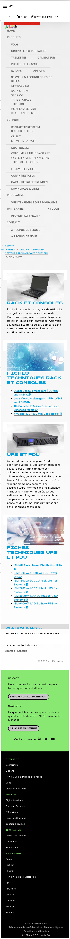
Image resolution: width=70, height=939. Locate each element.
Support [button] (13, 119)
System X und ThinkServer (31, 157)
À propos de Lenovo (26, 229)
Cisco (9, 859)
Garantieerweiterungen (29, 182)
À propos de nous (24, 236)
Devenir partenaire (25, 216)
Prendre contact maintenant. (28, 696)
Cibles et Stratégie (16, 789)
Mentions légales (53, 927)
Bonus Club (12, 847)
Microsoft (11, 900)
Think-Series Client (25, 162)
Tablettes (19, 57)
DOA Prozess (20, 147)
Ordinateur (46, 57)
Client (16, 136)
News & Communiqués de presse (24, 777)
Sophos (10, 912)
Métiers (10, 771)
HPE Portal (11, 889)
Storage (17, 95)
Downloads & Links (25, 188)
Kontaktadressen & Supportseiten (25, 129)
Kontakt (22, 650)
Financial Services (16, 806)
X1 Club (53, 208)
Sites (8, 783)
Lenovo (10, 895)
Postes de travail (24, 64)
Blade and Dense (23, 113)
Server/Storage (23, 140)
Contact (8, 16)
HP (7, 883)
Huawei (10, 871)
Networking (20, 86)
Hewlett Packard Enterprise (21, 877)
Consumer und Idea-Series (30, 153)
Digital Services (14, 800)
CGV (27, 923)
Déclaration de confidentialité (25, 927)
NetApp (10, 906)
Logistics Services (16, 818)
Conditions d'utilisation (36, 931)
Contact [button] (13, 222)
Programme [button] (15, 195)
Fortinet (10, 865)
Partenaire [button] (15, 208)
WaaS (15, 44)
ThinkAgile (19, 104)
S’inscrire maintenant (23, 728)
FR (56, 16)
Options (39, 70)
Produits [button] (14, 37)
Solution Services (15, 824)
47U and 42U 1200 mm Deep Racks (37, 413)
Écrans (16, 70)
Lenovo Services (23, 169)
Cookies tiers (39, 923)
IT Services (12, 812)
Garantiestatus (23, 175)
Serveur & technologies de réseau (31, 79)
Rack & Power (21, 90)
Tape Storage (21, 99)
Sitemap (10, 650)
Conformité (12, 765)
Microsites (11, 841)
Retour (9, 245)
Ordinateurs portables (29, 51)
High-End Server (23, 108)
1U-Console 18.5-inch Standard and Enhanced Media (36, 408)
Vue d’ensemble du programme (34, 202)
